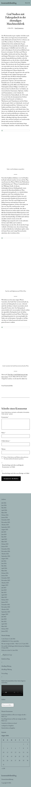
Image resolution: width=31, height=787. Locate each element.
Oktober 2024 (5, 554)
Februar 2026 (4, 515)
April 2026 (4, 510)
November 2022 (5, 607)
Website (3, 449)
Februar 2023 (4, 600)
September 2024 (5, 556)
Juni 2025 (4, 534)
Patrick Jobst (4, 728)
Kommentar (5, 417)
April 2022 (4, 624)
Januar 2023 (4, 602)
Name (3, 432)
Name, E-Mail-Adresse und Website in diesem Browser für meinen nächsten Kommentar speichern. (16, 458)
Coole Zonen (4, 639)
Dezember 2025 (5, 520)
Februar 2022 (4, 629)
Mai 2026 (3, 508)
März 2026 (4, 512)
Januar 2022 (4, 631)
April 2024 (4, 568)
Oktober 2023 (5, 583)
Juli (4, 768)
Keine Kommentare (19, 28)
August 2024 (4, 558)
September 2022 (5, 612)
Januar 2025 (4, 546)
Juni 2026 (4, 505)
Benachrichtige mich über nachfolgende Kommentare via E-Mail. (13, 466)
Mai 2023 (3, 592)
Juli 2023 (3, 587)
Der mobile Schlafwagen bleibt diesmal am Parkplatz (15, 646)
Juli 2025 (3, 532)
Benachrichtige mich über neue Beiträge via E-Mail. (15, 473)
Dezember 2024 (5, 549)
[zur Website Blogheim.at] (6, 654)
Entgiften (11, 725)
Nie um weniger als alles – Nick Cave (11, 643)
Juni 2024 (4, 563)
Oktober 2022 (5, 609)
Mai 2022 (3, 621)
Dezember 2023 (5, 578)
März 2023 (4, 597)
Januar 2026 (4, 517)
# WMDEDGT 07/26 (7, 641)
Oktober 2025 (5, 525)
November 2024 (5, 551)
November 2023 (5, 580)
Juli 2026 (3, 503)
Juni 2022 (4, 619)
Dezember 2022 (5, 604)
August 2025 (4, 529)
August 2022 (4, 614)
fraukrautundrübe (6, 714)
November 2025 (5, 522)
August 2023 (4, 585)
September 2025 (5, 527)
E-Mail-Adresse (5, 441)
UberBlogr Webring (6, 669)
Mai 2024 (3, 566)
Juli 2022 (3, 616)
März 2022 (4, 626)
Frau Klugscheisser (6, 719)
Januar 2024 (4, 575)
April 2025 (4, 539)
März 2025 (4, 541)
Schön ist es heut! (6, 650)
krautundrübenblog (8, 3)
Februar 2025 (4, 544)
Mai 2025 (3, 537)
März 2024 (4, 570)
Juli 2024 (3, 561)
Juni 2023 (4, 590)
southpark (4, 725)
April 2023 (4, 595)
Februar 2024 (4, 573)
